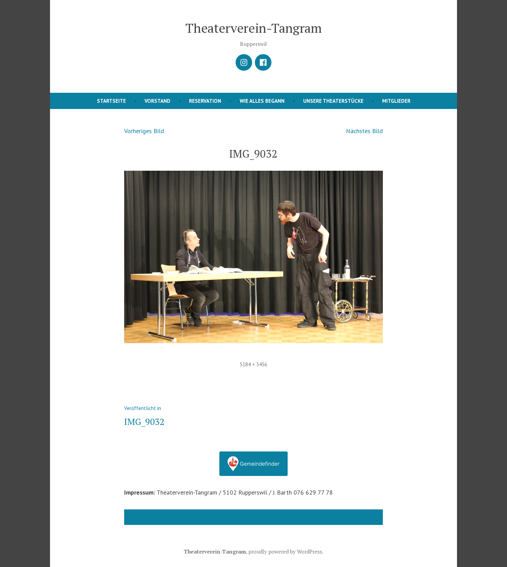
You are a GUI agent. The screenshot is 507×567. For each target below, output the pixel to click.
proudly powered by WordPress (285, 551)
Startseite (111, 101)
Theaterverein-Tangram (254, 28)
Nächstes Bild (364, 131)
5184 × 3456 (253, 364)
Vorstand (157, 101)
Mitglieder (396, 101)
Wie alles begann (262, 101)
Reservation (205, 101)
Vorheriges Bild (144, 131)
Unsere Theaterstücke (333, 101)
